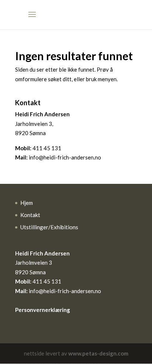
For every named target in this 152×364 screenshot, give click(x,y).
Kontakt (30, 215)
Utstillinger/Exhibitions (49, 227)
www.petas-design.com (98, 353)
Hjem (26, 202)
